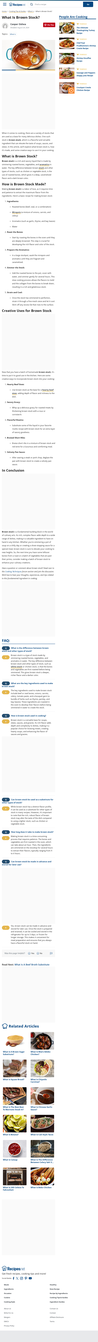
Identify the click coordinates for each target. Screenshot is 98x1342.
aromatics (44, 164)
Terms (52, 1321)
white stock (16, 666)
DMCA (6, 1321)
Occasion (7, 1293)
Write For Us (8, 1313)
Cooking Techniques (13, 571)
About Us (7, 1308)
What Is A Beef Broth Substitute (32, 964)
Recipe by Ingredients (59, 1293)
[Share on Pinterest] (49, 25)
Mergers (7, 1317)
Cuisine (7, 1297)
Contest (53, 1313)
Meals (6, 1285)
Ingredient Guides (57, 1302)
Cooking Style (9, 1302)
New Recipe (55, 1289)
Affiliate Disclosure (57, 1317)
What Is (31, 11)
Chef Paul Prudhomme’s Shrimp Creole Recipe (86, 46)
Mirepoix (16, 212)
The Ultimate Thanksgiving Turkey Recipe (86, 30)
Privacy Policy (9, 1326)
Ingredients (9, 1289)
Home (4, 11)
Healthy (53, 1285)
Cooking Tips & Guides (17, 11)
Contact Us (54, 1308)
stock (41, 168)
